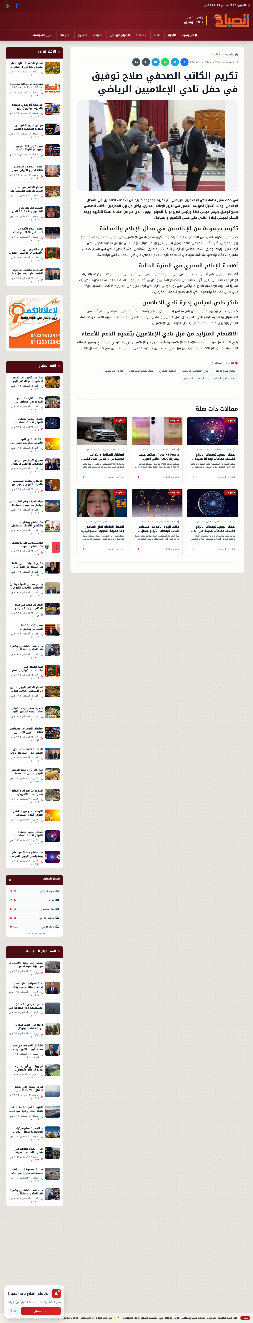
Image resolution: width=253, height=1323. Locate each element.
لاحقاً (13, 1311)
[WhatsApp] (7, 5)
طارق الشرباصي (114, 370)
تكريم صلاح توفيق (225, 370)
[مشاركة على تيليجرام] (156, 62)
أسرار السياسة (43, 35)
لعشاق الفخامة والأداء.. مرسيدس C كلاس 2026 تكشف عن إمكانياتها (102, 459)
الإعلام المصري (167, 370)
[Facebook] (16, 5)
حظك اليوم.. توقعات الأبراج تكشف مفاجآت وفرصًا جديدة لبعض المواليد (214, 459)
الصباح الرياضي (119, 35)
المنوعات (65, 35)
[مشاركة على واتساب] (165, 62)
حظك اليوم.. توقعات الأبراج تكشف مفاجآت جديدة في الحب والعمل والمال (213, 531)
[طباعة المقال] (136, 62)
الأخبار (172, 35)
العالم (158, 35)
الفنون (82, 35)
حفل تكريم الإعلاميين (141, 370)
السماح (38, 1311)
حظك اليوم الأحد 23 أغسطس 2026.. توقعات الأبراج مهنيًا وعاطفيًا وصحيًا (158, 531)
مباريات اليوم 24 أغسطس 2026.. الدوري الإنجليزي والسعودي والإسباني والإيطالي (97, 1318)
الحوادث (98, 35)
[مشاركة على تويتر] (175, 62)
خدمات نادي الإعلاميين (223, 378)
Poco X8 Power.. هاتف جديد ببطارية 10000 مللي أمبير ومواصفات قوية (159, 459)
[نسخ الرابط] (146, 62)
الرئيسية (188, 35)
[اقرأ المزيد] (194, 477)
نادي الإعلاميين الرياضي (195, 370)
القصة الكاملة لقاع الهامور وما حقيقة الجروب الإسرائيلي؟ (102, 529)
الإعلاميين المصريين (193, 378)
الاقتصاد (141, 35)
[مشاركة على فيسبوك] (184, 62)
